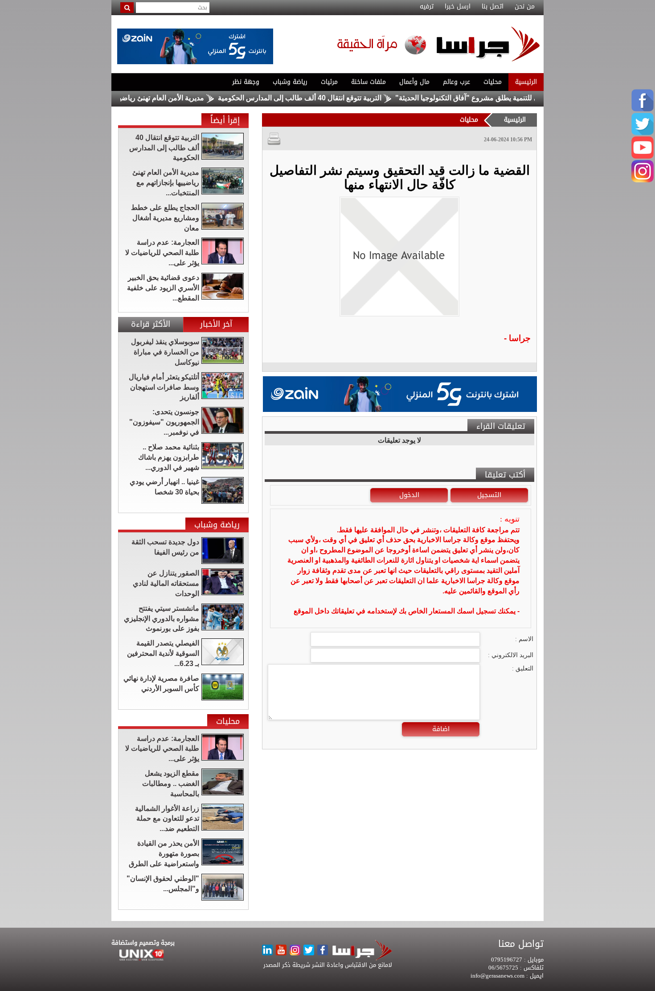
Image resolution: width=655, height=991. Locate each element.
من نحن (525, 6)
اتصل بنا (493, 6)
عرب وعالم (456, 82)
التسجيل (489, 495)
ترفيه (427, 6)
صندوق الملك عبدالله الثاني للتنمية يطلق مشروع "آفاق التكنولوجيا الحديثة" (530, 98)
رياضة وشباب (290, 82)
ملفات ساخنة (368, 82)
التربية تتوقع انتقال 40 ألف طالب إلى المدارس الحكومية (325, 98)
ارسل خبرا (458, 6)
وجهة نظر (245, 82)
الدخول (409, 495)
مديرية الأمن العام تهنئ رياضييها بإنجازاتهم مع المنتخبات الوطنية (137, 98)
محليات (492, 82)
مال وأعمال (414, 82)
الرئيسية (526, 82)
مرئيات (329, 82)
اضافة (441, 729)
